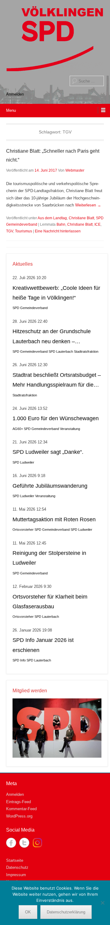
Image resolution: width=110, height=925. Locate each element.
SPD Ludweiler (23, 462)
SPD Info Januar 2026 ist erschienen (43, 645)
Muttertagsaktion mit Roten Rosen (54, 519)
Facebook (11, 843)
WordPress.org (19, 816)
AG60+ (18, 429)
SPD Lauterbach (61, 351)
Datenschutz (17, 867)
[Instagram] (37, 843)
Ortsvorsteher (23, 529)
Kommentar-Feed (21, 809)
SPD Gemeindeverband (30, 308)
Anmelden (15, 94)
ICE (97, 224)
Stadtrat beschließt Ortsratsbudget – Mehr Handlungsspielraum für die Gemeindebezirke (57, 381)
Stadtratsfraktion (86, 351)
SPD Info (19, 660)
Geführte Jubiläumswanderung (50, 486)
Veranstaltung (70, 429)
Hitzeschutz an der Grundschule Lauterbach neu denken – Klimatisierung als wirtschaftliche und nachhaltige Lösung (52, 337)
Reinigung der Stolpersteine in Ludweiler (49, 558)
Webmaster (74, 170)
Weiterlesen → (88, 205)
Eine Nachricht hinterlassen (58, 231)
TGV (9, 231)
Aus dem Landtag (52, 218)
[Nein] (102, 903)
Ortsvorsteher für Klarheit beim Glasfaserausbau (50, 602)
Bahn (61, 224)
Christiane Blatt (81, 218)
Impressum (16, 874)
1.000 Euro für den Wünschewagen (56, 418)
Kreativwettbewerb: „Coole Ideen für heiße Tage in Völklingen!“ (56, 293)
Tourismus (23, 231)
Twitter (24, 843)
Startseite (14, 860)
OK (28, 912)
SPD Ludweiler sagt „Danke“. (48, 452)
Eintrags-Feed (18, 801)
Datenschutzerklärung (66, 912)
